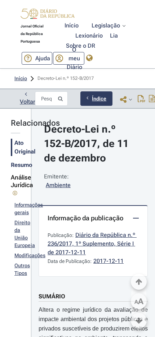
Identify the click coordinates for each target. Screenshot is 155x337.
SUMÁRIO (52, 296)
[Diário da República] (48, 15)
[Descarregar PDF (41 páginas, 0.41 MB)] (141, 99)
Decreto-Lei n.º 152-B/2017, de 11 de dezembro (87, 143)
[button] (48, 15)
